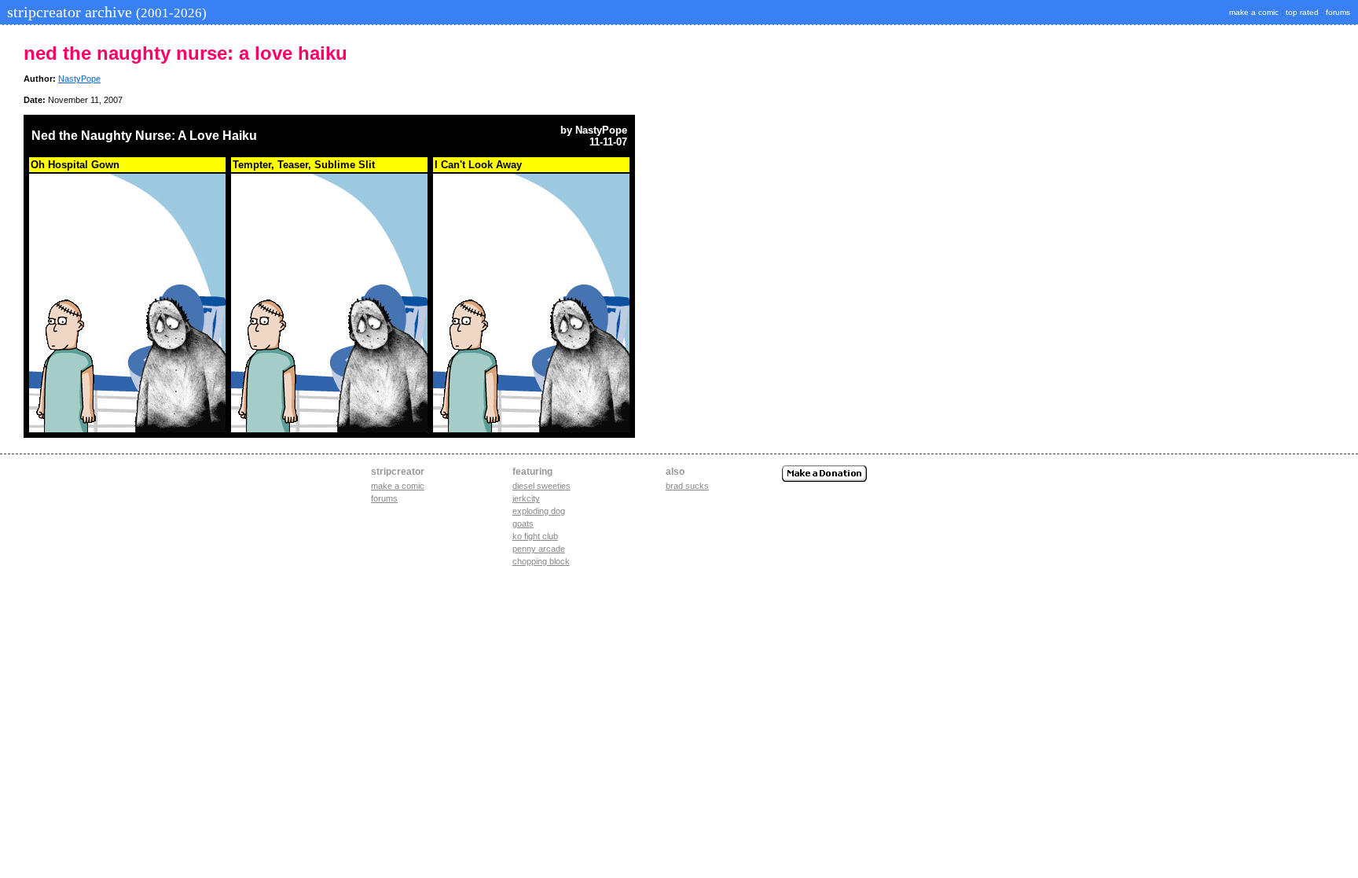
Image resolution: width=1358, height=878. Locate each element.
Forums (384, 498)
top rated (1302, 12)
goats (523, 523)
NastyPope (79, 78)
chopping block (541, 561)
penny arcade (538, 548)
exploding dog (538, 511)
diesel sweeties (541, 485)
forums (1338, 12)
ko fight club (535, 536)
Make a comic (397, 485)
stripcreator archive (105, 11)
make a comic (1254, 12)
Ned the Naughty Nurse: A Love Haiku (144, 135)
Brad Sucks (687, 485)
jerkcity (526, 498)
